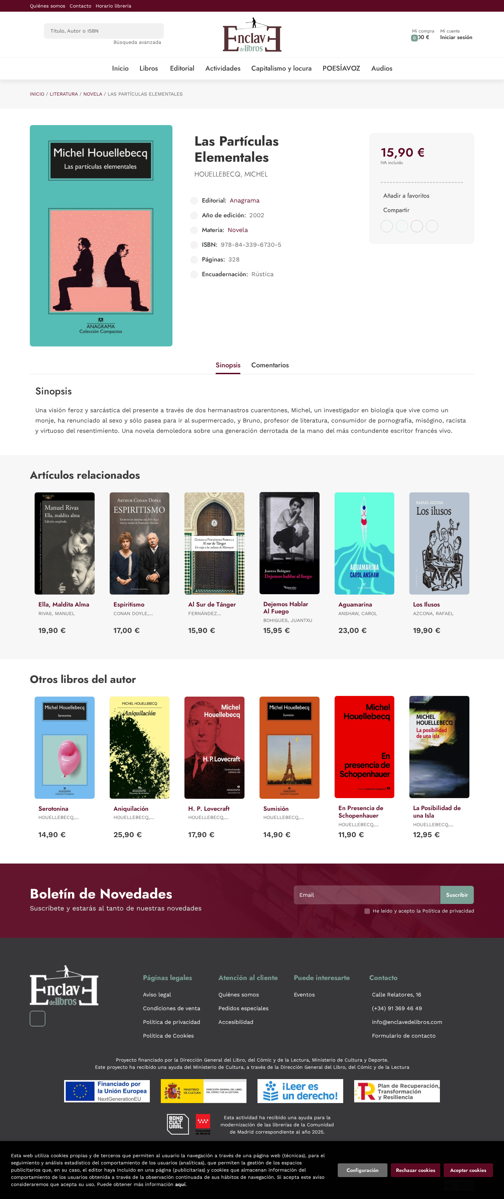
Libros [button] (149, 68)
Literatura (64, 94)
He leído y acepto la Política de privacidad (423, 911)
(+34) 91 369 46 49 (397, 1008)
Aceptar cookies (468, 1170)
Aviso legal (157, 994)
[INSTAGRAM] (37, 1018)
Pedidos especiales (243, 1008)
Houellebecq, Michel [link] (231, 174)
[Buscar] (153, 31)
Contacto (80, 5)
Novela (92, 94)
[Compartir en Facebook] (387, 226)
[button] (423, 34)
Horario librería (113, 5)
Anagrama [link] (245, 200)
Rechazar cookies (415, 1170)
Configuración (363, 1170)
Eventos (304, 994)
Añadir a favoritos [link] (406, 195)
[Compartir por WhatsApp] (402, 226)
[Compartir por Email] (417, 226)
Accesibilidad (235, 1022)
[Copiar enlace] (432, 226)
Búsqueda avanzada (137, 42)
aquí (180, 1184)
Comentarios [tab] (270, 365)
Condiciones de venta (171, 1008)
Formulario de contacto (404, 1035)
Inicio (37, 94)
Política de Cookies (168, 1035)
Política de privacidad (171, 1022)
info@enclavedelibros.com (407, 1022)
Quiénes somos (47, 5)
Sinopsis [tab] (228, 365)
